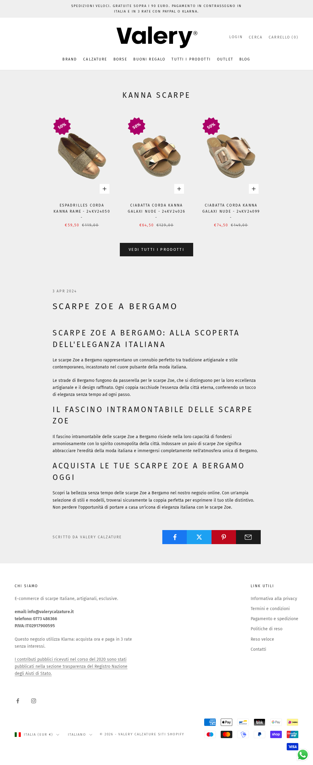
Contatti (258, 649)
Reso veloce (262, 639)
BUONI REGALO (149, 59)
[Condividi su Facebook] (175, 537)
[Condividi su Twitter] (199, 537)
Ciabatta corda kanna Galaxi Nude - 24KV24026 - (157, 211)
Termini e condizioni (270, 608)
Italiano (77, 735)
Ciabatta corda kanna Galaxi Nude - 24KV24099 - (231, 211)
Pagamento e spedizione (274, 618)
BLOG (245, 59)
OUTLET (225, 59)
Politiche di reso (266, 628)
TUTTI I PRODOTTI (191, 59)
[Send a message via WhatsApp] (303, 755)
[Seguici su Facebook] (18, 701)
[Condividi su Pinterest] (224, 537)
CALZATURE (95, 59)
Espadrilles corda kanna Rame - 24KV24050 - (81, 211)
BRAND (69, 59)
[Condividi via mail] (248, 537)
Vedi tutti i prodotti (156, 249)
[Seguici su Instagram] (34, 701)
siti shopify (171, 734)
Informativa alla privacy (274, 598)
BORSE (120, 59)
